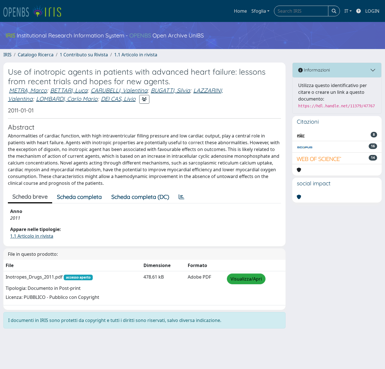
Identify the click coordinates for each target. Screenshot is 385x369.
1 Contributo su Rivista (84, 55)
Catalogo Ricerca (36, 55)
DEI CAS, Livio (118, 98)
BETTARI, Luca (68, 90)
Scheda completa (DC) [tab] (140, 196)
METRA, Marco (28, 90)
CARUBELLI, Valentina (119, 90)
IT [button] (346, 11)
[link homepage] (34, 11)
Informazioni (316, 70)
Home (240, 11)
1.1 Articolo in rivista (135, 55)
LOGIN (372, 11)
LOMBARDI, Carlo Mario (67, 98)
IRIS (7, 55)
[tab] (181, 197)
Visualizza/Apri (246, 279)
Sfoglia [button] (258, 11)
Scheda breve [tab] (30, 196)
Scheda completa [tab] (79, 196)
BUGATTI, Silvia (170, 90)
